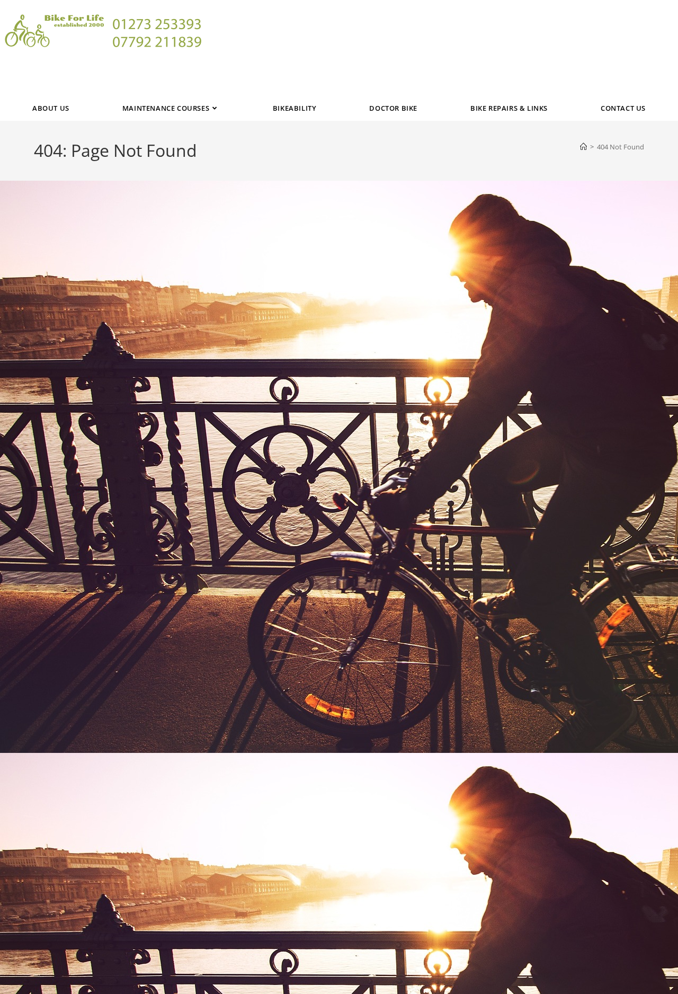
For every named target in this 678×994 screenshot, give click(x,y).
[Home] (583, 147)
